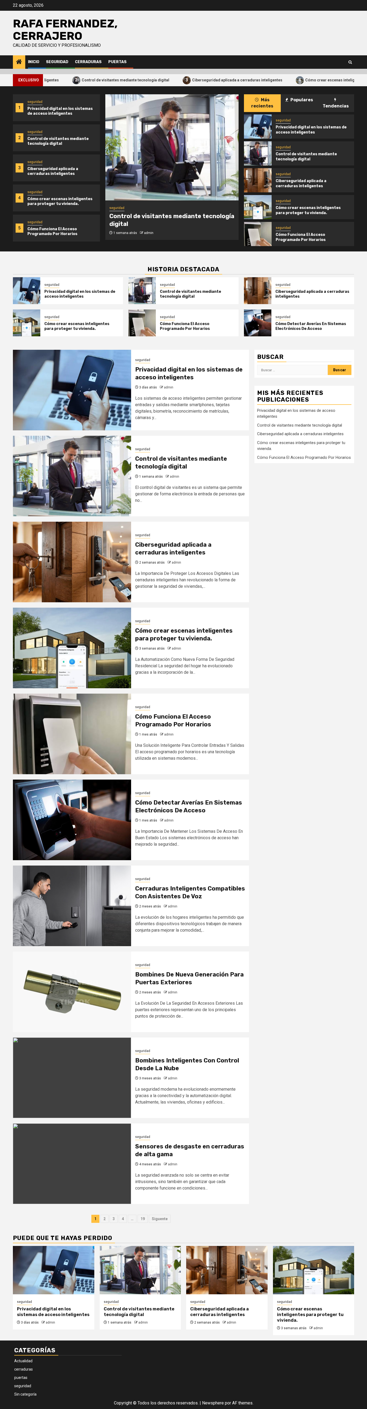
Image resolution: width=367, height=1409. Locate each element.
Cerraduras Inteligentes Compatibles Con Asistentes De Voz (190, 892)
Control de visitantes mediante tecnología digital (85, 79)
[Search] (350, 62)
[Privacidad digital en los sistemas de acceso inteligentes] (257, 126)
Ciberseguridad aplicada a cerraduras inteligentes (197, 79)
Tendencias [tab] (336, 106)
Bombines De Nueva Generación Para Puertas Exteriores (189, 978)
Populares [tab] (301, 99)
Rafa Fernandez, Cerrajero (65, 30)
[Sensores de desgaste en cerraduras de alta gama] (72, 1163)
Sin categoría (25, 1394)
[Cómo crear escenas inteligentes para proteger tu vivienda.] (257, 207)
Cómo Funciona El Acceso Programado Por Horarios (52, 231)
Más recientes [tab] (262, 103)
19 (143, 1219)
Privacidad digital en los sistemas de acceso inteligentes (60, 111)
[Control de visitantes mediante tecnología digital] (172, 147)
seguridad (57, 62)
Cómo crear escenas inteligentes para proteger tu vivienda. (59, 201)
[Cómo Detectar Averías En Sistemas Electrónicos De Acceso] (257, 322)
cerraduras (88, 62)
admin (148, 233)
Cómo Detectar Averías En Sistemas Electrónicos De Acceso (310, 326)
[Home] (19, 62)
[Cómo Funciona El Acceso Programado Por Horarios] (257, 234)
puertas (117, 62)
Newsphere (213, 1403)
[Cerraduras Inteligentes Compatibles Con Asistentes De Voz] (72, 906)
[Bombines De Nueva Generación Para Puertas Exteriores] (72, 992)
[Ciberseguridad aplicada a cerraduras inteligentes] (257, 180)
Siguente (160, 1219)
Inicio (33, 62)
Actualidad (23, 1361)
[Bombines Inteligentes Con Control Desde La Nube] (72, 1077)
